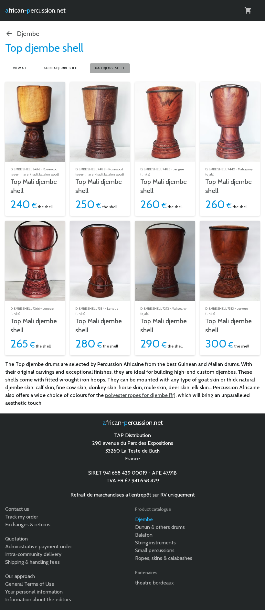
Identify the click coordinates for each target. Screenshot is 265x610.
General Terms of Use (29, 584)
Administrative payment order (38, 546)
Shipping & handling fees (32, 562)
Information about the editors (38, 599)
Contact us (17, 509)
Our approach (20, 576)
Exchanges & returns (27, 524)
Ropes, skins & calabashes (163, 558)
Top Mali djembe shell (33, 186)
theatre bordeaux (154, 583)
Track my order (21, 517)
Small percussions (155, 550)
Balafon (144, 535)
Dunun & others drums (160, 527)
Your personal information (34, 592)
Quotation (16, 539)
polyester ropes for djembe (136, 395)
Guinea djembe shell (61, 68)
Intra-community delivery (33, 554)
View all (20, 68)
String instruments (155, 543)
